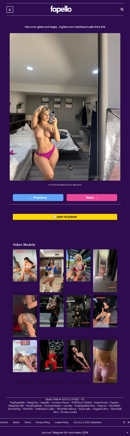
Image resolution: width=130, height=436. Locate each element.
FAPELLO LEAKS (82, 402)
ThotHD (28, 408)
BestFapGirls (34, 405)
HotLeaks (85, 408)
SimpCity (32, 402)
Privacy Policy (43, 422)
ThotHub (114, 405)
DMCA (16, 422)
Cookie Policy (61, 422)
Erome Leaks (69, 412)
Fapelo (114, 402)
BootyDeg (14, 408)
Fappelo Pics (100, 408)
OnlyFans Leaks (44, 408)
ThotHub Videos (66, 408)
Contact (4, 422)
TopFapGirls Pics (85, 405)
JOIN (85, 432)
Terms (27, 422)
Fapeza (102, 405)
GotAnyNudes (52, 405)
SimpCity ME (16, 405)
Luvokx (68, 405)
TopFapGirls (17, 402)
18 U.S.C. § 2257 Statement (87, 422)
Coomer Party (60, 402)
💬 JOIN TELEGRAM (65, 217)
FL (82, 399)
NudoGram (101, 402)
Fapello (45, 402)
